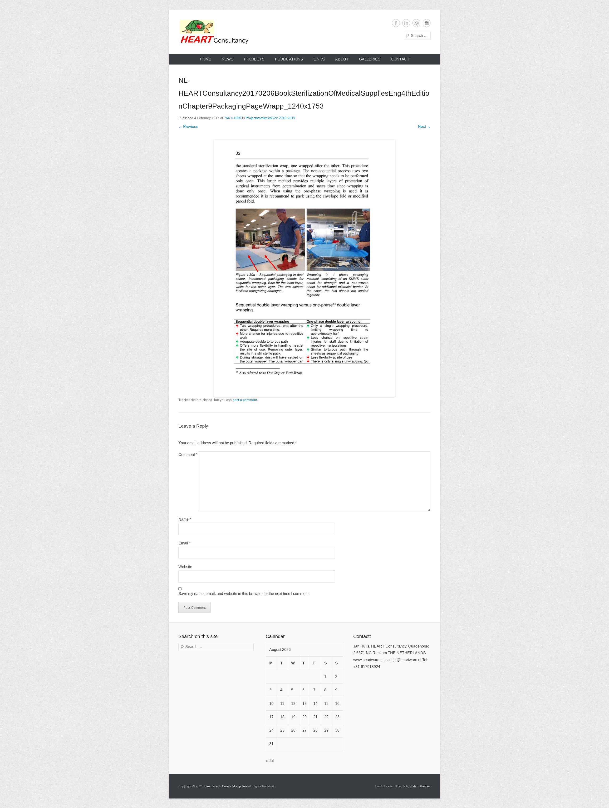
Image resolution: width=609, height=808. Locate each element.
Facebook (396, 23)
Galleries (369, 59)
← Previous (188, 127)
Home (205, 59)
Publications (289, 59)
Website (185, 567)
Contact (400, 59)
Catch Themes (420, 786)
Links (319, 59)
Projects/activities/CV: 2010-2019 (270, 118)
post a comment (245, 400)
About (342, 59)
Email (427, 23)
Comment (187, 455)
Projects (254, 59)
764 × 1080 (232, 118)
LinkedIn (406, 23)
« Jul (270, 761)
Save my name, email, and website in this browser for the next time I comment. (243, 594)
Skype (416, 23)
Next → (424, 127)
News (227, 59)
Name (184, 519)
